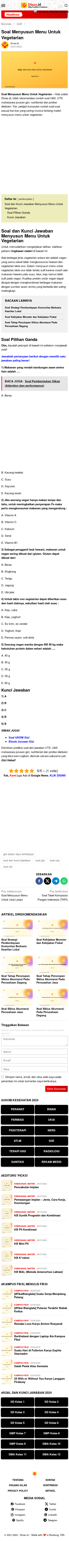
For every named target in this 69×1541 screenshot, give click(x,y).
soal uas (55, 860)
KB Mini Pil (21, 1243)
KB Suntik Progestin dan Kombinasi (37, 1215)
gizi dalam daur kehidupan (18, 854)
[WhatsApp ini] (64, 881)
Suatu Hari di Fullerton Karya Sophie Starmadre (37, 1352)
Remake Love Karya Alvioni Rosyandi (38, 1323)
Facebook (20, 1504)
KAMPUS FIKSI (21, 1290)
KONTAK (50, 1480)
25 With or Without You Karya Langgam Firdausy (39, 1380)
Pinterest (20, 1509)
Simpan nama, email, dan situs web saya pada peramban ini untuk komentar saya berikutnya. (31, 1079)
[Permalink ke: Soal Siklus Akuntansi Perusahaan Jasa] (17, 997)
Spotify (20, 1520)
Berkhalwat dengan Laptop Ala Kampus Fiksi (39, 1338)
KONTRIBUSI (50, 1485)
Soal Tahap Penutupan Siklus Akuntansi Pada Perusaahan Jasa (50, 979)
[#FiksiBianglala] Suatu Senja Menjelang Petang (40, 1295)
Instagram (20, 1514)
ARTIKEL (50, 1490)
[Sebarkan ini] (39, 881)
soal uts (7, 866)
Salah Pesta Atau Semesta (31, 1366)
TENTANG (18, 1480)
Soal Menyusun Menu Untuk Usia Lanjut (14, 895)
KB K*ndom (21, 1257)
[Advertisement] (34, 154)
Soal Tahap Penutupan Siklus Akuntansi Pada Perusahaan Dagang (15, 979)
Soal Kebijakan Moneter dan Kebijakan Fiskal (30, 317)
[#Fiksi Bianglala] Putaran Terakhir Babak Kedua (40, 1309)
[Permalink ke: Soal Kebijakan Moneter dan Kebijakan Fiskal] (52, 928)
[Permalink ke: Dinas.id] (5, 44)
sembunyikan (25, 198)
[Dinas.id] (34, 5)
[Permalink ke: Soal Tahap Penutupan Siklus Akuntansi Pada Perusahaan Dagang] (17, 964)
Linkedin (52, 1514)
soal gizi (40, 860)
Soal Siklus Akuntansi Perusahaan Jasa (15, 1010)
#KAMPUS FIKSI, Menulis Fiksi (24, 1284)
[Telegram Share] (55, 881)
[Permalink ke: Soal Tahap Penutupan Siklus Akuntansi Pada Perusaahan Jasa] (52, 964)
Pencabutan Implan (26, 1187)
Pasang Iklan (18, 1485)
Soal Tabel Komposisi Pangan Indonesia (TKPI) (53, 895)
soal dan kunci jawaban (17, 860)
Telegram (52, 1520)
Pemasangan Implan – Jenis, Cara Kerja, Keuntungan (40, 1201)
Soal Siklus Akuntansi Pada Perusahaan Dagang (50, 1012)
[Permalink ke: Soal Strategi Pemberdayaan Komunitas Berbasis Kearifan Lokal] (17, 928)
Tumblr (52, 1509)
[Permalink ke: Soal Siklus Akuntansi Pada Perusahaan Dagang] (52, 997)
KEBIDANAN (20, 1183)
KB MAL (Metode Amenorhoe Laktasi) (38, 1271)
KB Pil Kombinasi (25, 1229)
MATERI (31, 1183)
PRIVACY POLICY (18, 1490)
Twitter (52, 1504)
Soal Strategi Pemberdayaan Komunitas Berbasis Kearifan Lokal (14, 944)
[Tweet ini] (47, 881)
